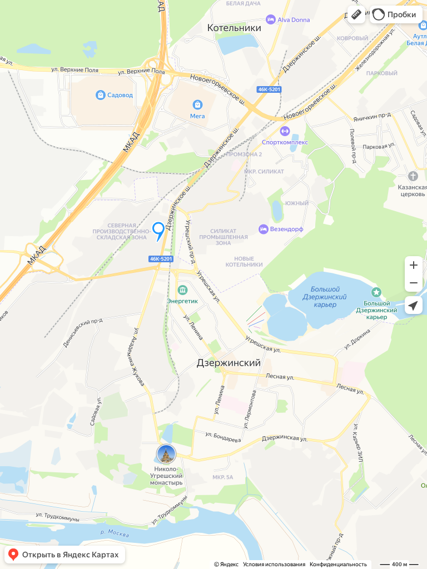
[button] (356, 14)
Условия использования (274, 564)
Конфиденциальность (338, 564)
